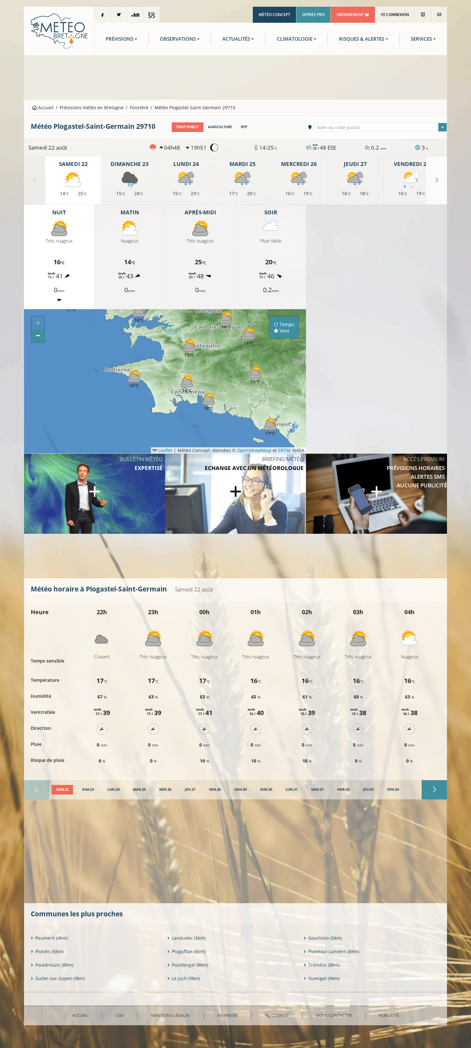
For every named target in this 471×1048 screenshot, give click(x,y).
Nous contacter (334, 1015)
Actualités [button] (236, 39)
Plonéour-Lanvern (333, 951)
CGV (120, 1015)
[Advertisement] (235, 76)
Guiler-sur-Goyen (60, 978)
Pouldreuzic (54, 965)
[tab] (62, 790)
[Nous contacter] (439, 15)
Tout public (187, 127)
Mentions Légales (170, 1015)
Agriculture (220, 127)
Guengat (323, 978)
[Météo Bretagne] (59, 31)
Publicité (389, 1015)
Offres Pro (313, 14)
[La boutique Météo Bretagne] (423, 15)
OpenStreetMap (254, 450)
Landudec (189, 938)
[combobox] (380, 127)
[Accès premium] (376, 494)
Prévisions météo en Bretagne (92, 107)
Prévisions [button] (119, 39)
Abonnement (351, 14)
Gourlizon (325, 938)
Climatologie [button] (294, 39)
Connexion (397, 14)
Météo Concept (274, 14)
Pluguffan (188, 951)
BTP (244, 127)
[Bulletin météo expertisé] (94, 494)
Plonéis (49, 951)
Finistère (139, 107)
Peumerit (51, 938)
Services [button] (421, 39)
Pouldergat (190, 965)
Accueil (45, 107)
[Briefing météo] (235, 494)
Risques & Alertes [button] (361, 39)
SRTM (284, 450)
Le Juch (186, 978)
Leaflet (164, 450)
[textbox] (380, 127)
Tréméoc (324, 965)
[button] (255, 375)
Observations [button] (178, 39)
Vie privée (227, 1015)
